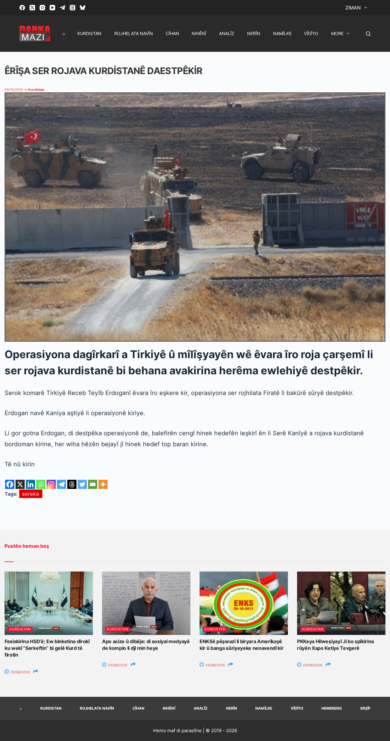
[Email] (92, 484)
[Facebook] (22, 7)
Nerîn (253, 33)
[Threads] (72, 7)
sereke (30, 494)
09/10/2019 (14, 89)
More (337, 33)
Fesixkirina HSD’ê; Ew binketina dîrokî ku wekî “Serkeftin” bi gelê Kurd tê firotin (47, 648)
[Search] (368, 33)
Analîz (226, 33)
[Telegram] (62, 7)
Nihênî (199, 33)
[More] (103, 484)
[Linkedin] (30, 484)
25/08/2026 (117, 665)
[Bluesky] (82, 7)
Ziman (353, 8)
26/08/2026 (19, 672)
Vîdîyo (311, 33)
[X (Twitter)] (32, 7)
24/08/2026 (312, 665)
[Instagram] (42, 7)
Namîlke (282, 33)
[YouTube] (52, 7)
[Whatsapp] (40, 484)
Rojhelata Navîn (133, 33)
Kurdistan (89, 33)
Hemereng (331, 708)
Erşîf (365, 708)
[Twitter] (82, 484)
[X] (20, 484)
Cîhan (172, 33)
